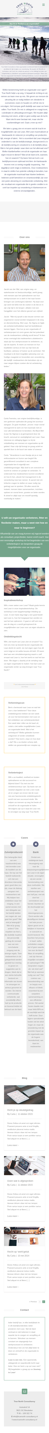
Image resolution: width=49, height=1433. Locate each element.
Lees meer (12, 1145)
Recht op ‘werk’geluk (18, 1251)
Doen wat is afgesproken (20, 1181)
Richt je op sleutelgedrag (20, 1110)
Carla (12, 1114)
